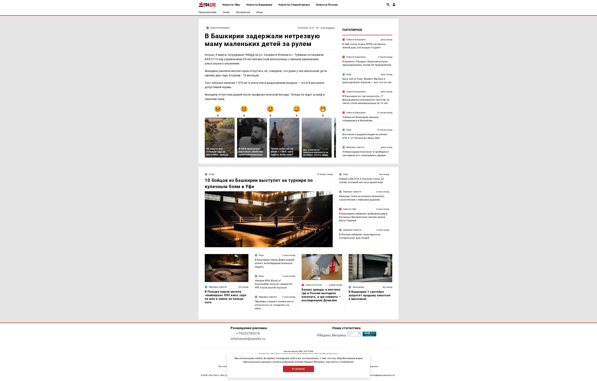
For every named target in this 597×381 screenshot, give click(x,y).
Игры (349, 74)
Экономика (358, 287)
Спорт (212, 174)
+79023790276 (248, 333)
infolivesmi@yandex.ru (248, 339)
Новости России (314, 285)
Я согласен (298, 368)
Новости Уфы (349, 209)
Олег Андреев (328, 28)
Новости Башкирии (220, 28)
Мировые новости (355, 147)
